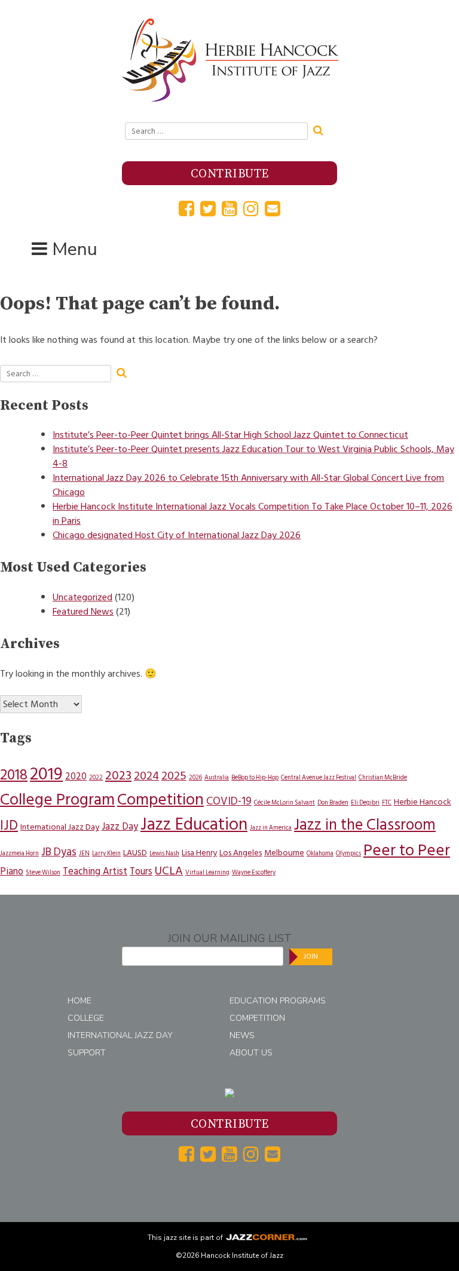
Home (79, 1000)
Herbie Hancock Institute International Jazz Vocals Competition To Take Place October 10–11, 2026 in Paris (252, 514)
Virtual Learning (207, 872)
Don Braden (332, 802)
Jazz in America (271, 827)
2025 (173, 775)
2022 (96, 777)
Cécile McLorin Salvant (284, 802)
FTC (386, 802)
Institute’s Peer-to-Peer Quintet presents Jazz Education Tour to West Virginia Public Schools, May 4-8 (253, 456)
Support (87, 1052)
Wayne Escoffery (254, 872)
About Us (251, 1052)
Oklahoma (320, 853)
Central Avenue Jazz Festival (318, 777)
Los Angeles (240, 852)
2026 (195, 777)
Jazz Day (120, 826)
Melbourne (284, 852)
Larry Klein (106, 853)
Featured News (83, 611)
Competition (160, 799)
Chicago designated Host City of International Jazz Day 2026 (177, 535)
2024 (146, 775)
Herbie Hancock (422, 802)
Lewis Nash (164, 853)
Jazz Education (193, 825)
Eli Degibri (365, 802)
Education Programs (278, 1000)
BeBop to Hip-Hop (255, 777)
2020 (76, 776)
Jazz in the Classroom (365, 824)
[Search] (322, 129)
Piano (11, 871)
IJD (9, 825)
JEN (84, 853)
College (86, 1018)
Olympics (348, 853)
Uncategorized (82, 597)
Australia (216, 777)
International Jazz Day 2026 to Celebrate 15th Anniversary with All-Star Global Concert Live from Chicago (248, 485)
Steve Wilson (43, 872)
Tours (141, 871)
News (242, 1035)
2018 (13, 775)
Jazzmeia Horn (19, 853)
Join (311, 956)
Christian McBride (383, 777)
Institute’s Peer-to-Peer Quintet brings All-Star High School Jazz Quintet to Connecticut (230, 435)
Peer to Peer (406, 850)
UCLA (169, 870)
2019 (46, 774)
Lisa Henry (199, 852)
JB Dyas (58, 852)
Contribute (230, 174)
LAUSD (135, 852)
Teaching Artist (95, 871)
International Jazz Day (59, 827)
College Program (57, 799)
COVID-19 (229, 801)
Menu (74, 249)
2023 (118, 775)
